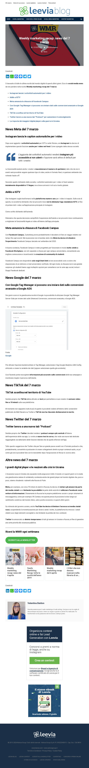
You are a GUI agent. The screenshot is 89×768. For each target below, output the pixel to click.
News (8, 19)
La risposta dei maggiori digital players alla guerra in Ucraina (35, 121)
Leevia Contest (42, 3)
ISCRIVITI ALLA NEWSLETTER (21, 540)
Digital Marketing (18, 19)
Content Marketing (67, 19)
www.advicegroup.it (50, 748)
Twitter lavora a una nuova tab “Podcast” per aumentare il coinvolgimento (40, 117)
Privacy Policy (47, 751)
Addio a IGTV (15, 97)
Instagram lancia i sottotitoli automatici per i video (30, 93)
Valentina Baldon (52, 47)
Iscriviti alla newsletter (41, 756)
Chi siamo (8, 3)
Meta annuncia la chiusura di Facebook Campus (29, 101)
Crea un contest (44, 660)
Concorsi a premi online (34, 19)
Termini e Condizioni (34, 751)
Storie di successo (19, 3)
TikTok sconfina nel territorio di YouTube (27, 113)
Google (8, 356)
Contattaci (57, 756)
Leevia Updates (31, 3)
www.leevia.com (37, 748)
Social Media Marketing (51, 19)
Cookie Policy (57, 751)
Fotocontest (52, 3)
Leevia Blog (12, 756)
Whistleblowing (59, 760)
